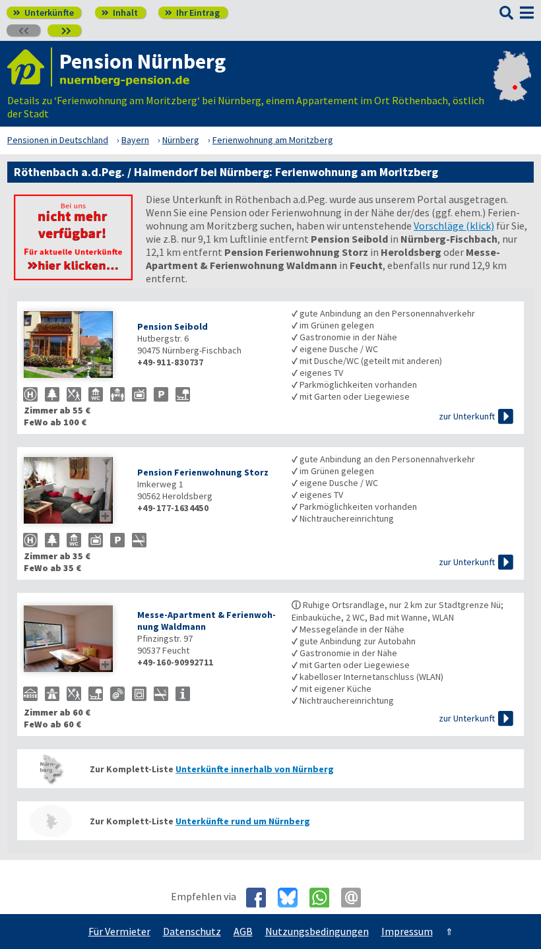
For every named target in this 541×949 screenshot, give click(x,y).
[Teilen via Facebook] (261, 897)
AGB (243, 931)
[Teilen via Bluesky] (292, 897)
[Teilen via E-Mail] (356, 897)
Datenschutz (192, 931)
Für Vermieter (119, 931)
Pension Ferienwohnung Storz (203, 472)
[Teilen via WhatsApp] (324, 897)
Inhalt (120, 12)
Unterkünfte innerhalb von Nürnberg (254, 769)
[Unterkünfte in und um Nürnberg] (73, 276)
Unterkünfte (43, 12)
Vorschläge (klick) (454, 225)
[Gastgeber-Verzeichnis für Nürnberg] (29, 66)
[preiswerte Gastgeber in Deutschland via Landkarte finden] (512, 94)
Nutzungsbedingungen (317, 931)
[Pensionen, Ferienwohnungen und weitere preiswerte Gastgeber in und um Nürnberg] (50, 768)
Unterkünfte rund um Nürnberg (242, 821)
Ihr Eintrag (192, 12)
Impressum (407, 931)
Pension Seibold (172, 326)
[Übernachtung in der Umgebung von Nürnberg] (50, 821)
